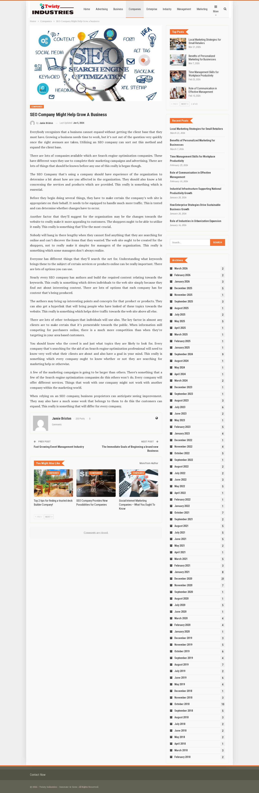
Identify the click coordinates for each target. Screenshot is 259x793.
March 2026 (181, 268)
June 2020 (180, 611)
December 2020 (183, 578)
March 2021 (181, 558)
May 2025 (179, 321)
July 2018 (179, 723)
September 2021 (183, 519)
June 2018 (180, 730)
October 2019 (181, 651)
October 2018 (181, 704)
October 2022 (181, 453)
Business (118, 9)
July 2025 (179, 314)
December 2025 (183, 288)
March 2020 (181, 618)
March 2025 (181, 334)
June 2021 (180, 538)
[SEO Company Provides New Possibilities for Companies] (95, 483)
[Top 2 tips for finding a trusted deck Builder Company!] (53, 483)
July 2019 (179, 671)
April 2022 (180, 492)
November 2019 (183, 644)
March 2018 (181, 750)
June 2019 (180, 677)
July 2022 (179, 473)
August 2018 (181, 717)
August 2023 (181, 400)
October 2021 (181, 512)
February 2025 (182, 341)
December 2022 (183, 440)
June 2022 (180, 479)
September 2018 (183, 710)
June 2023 (180, 413)
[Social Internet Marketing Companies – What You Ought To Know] (138, 483)
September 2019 (183, 657)
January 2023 (182, 433)
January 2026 (182, 281)
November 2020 (183, 585)
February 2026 (182, 275)
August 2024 (181, 360)
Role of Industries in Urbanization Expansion (195, 221)
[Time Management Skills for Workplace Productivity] (178, 76)
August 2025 (181, 308)
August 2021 (181, 525)
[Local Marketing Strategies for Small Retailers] (178, 44)
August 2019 (181, 664)
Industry (167, 9)
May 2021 (179, 545)
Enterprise (152, 9)
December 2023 (183, 387)
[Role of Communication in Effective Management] (178, 93)
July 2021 (179, 532)
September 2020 (183, 591)
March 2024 (181, 380)
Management (184, 9)
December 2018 (183, 690)
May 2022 (179, 486)
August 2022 (181, 466)
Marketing (202, 9)
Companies (135, 9)
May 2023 (179, 420)
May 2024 (179, 367)
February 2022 (182, 499)
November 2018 (183, 697)
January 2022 (182, 505)
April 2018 (180, 743)
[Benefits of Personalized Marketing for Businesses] (178, 60)
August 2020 (181, 598)
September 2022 (183, 459)
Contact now (38, 774)
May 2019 (179, 684)
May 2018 (179, 737)
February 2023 (182, 426)
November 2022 (183, 446)
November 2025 (183, 294)
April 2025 (180, 327)
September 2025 (183, 301)
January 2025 (182, 347)
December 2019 (183, 638)
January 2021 (182, 572)
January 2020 (182, 631)
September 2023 (183, 393)
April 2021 (180, 552)
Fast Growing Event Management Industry (59, 446)
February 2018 (182, 756)
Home (87, 9)
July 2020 (179, 605)
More (216, 11)
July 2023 (179, 407)
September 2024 (183, 354)
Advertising (102, 9)
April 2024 (180, 374)
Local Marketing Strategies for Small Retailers (196, 128)
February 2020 (182, 624)
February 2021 (182, 565)
